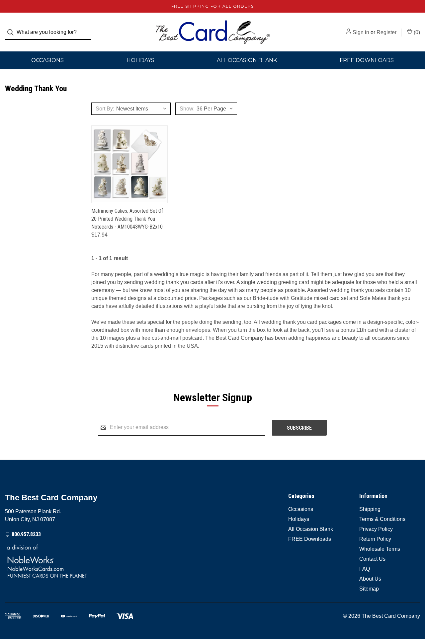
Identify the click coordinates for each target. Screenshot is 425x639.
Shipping (370, 509)
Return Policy (375, 539)
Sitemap (369, 589)
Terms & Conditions (382, 519)
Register (386, 32)
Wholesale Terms (379, 549)
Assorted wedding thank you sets (346, 290)
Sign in (361, 32)
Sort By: (105, 108)
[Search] (12, 32)
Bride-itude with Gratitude (282, 298)
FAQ (364, 569)
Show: (187, 108)
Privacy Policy (376, 529)
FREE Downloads (309, 539)
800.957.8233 (26, 534)
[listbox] (143, 108)
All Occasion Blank (247, 60)
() (416, 32)
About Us (370, 579)
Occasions (47, 60)
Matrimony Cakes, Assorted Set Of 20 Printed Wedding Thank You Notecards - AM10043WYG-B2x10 (127, 219)
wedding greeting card (283, 282)
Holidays (140, 60)
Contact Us (372, 559)
